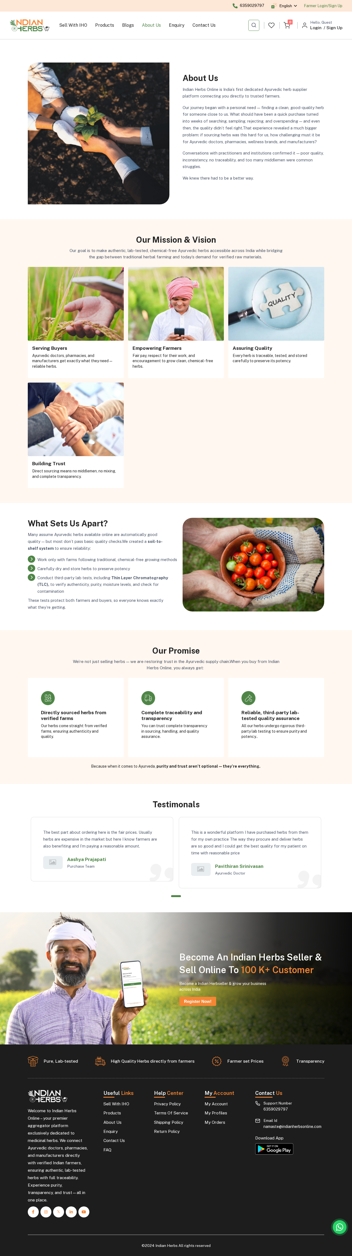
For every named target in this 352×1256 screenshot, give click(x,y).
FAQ (107, 1149)
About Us (151, 25)
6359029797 (275, 1109)
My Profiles (216, 1113)
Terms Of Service (171, 1113)
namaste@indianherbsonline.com (292, 1126)
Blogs (128, 25)
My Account (216, 1103)
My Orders (215, 1122)
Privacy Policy (167, 1103)
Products (104, 25)
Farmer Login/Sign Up (323, 6)
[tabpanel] (102, 849)
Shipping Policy (168, 1122)
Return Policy (167, 1131)
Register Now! (197, 1001)
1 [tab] (176, 896)
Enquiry (177, 25)
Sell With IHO (73, 25)
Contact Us (204, 25)
